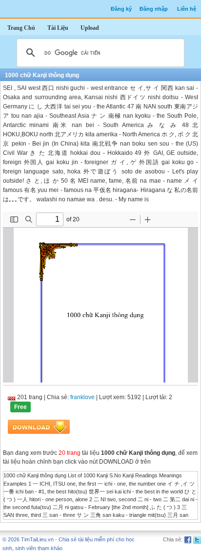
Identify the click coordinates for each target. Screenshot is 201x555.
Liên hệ (186, 9)
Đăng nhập (154, 9)
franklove (82, 397)
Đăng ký (121, 9)
